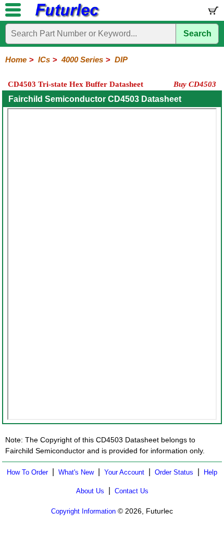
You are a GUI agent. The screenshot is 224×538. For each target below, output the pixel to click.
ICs (44, 59)
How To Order (27, 472)
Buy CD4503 (194, 84)
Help (210, 472)
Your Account (124, 472)
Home (16, 59)
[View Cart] (212, 12)
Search (197, 33)
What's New (76, 472)
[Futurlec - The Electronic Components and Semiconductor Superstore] (66, 15)
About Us (90, 491)
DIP (121, 59)
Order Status (174, 472)
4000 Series (82, 59)
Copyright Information (83, 511)
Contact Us (131, 491)
